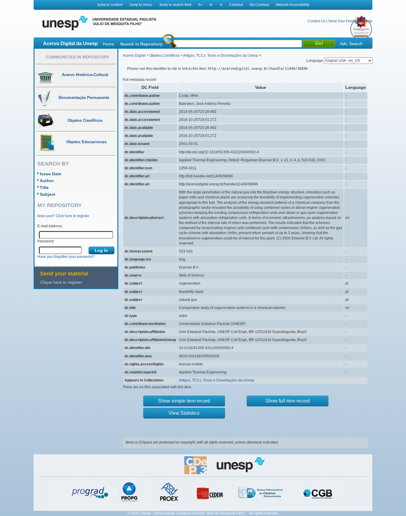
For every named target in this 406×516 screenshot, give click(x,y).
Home (108, 44)
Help (368, 21)
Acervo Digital (134, 55)
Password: (45, 241)
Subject (47, 194)
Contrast (236, 5)
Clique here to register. (61, 282)
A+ (200, 5)
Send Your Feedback (345, 21)
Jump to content (109, 5)
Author (47, 180)
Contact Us (316, 21)
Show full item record (287, 400)
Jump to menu (140, 5)
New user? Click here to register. (63, 216)
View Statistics (184, 413)
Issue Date (50, 173)
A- (211, 5)
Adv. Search (351, 43)
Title (44, 187)
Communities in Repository (77, 57)
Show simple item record (184, 400)
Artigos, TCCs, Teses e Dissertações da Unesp (220, 55)
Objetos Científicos (164, 55)
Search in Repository (141, 44)
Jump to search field (175, 5)
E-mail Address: (50, 226)
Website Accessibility (292, 5)
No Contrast (259, 5)
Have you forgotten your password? (66, 257)
